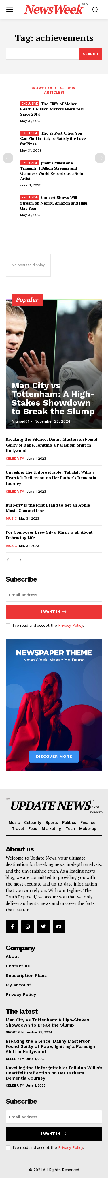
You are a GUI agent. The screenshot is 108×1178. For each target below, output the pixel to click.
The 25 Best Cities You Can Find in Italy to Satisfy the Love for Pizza (53, 138)
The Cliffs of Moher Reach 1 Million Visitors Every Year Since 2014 (52, 109)
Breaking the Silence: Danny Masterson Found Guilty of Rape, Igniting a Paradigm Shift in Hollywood (51, 444)
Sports (12, 1032)
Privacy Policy (70, 625)
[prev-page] (8, 158)
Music (11, 519)
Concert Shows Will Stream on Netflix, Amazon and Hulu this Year (53, 203)
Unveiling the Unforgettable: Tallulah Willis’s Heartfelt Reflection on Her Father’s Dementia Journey (51, 477)
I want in (50, 611)
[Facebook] (12, 926)
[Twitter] (43, 926)
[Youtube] (59, 926)
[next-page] (100, 158)
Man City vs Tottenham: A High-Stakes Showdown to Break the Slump (53, 398)
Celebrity (15, 459)
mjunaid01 (20, 421)
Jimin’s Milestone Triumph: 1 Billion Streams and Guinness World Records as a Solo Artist (51, 170)
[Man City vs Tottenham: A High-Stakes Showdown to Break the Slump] (54, 364)
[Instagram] (27, 926)
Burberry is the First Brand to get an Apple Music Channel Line (48, 507)
